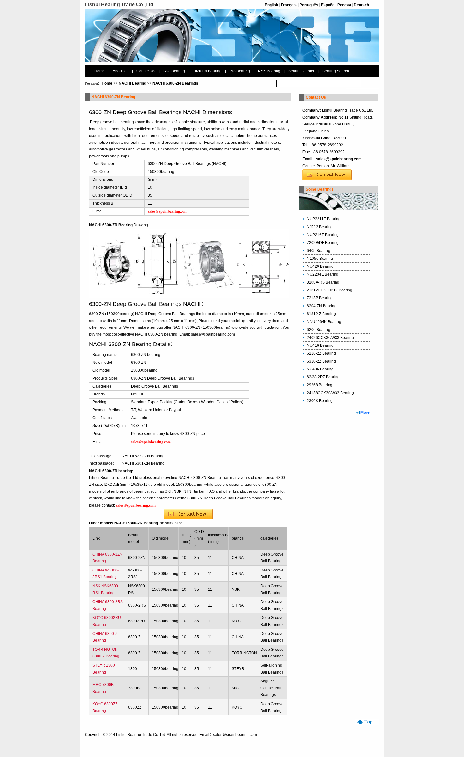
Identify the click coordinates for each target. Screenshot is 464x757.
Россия (344, 5)
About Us (120, 71)
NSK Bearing (269, 71)
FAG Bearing (174, 71)
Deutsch (361, 5)
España (328, 5)
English (271, 5)
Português (309, 5)
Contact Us (145, 71)
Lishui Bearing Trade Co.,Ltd (140, 734)
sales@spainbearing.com (339, 159)
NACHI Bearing (132, 83)
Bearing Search (335, 71)
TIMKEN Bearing (207, 71)
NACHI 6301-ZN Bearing (143, 463)
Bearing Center (301, 71)
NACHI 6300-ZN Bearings (175, 83)
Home (99, 71)
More (365, 412)
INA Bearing (239, 71)
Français (289, 5)
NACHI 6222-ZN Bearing (143, 456)
